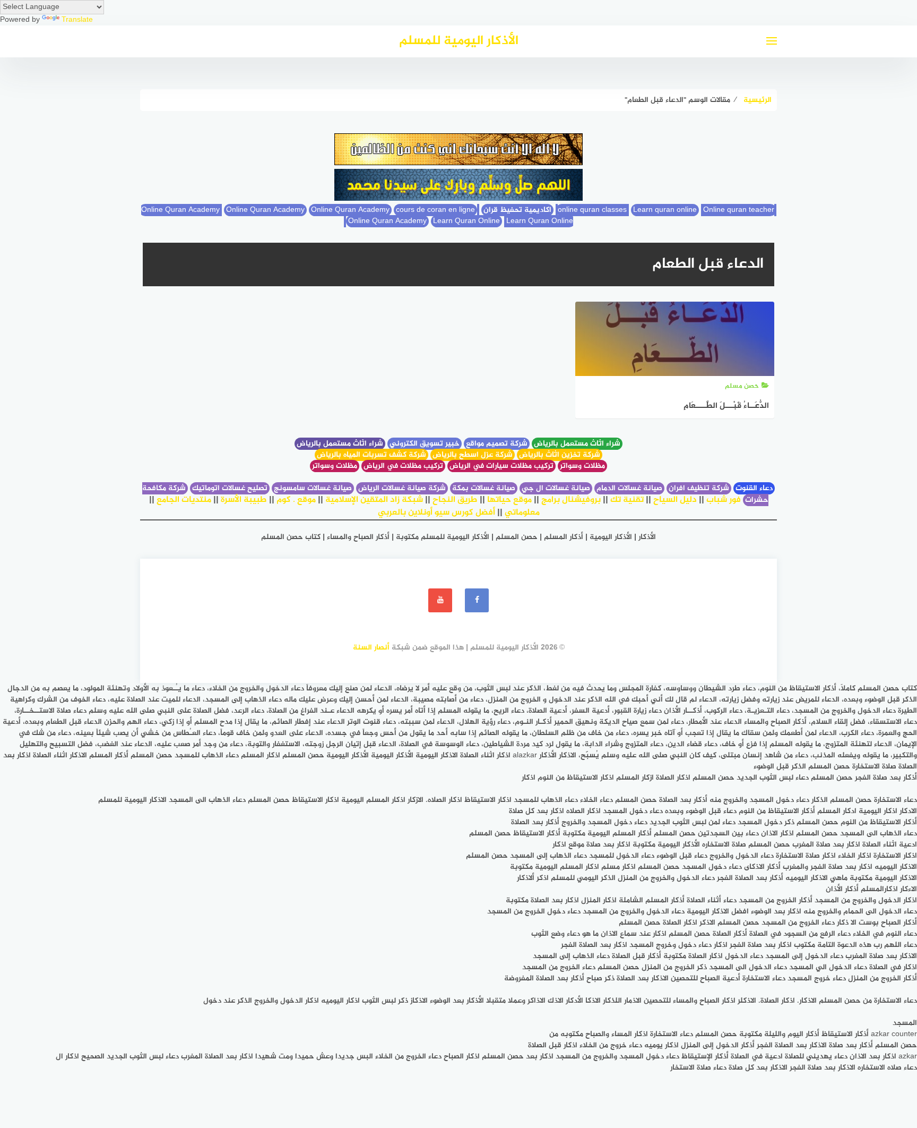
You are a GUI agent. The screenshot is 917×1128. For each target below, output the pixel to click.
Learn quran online (665, 210)
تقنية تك (627, 500)
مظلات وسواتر (582, 466)
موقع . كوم (296, 500)
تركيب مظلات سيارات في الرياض (501, 466)
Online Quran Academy (265, 210)
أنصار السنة (371, 648)
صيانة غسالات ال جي (556, 488)
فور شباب (723, 500)
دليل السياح (675, 500)
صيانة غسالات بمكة (483, 488)
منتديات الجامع (184, 500)
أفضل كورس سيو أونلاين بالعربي (436, 513)
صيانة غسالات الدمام (629, 488)
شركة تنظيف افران (699, 488)
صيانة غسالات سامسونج (313, 488)
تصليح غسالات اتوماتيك (230, 488)
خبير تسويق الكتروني (424, 444)
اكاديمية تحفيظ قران (517, 210)
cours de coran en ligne (435, 210)
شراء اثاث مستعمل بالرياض (577, 444)
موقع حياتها (509, 500)
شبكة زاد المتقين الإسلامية (374, 500)
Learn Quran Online (466, 221)
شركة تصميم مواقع (497, 444)
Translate (77, 20)
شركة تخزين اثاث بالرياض (559, 455)
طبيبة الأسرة (244, 500)
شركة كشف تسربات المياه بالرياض (371, 455)
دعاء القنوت (754, 488)
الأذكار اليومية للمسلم (458, 41)
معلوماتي (522, 513)
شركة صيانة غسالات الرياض (402, 488)
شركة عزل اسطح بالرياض (472, 455)
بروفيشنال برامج (571, 500)
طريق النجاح (455, 500)
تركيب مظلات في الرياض (403, 466)
